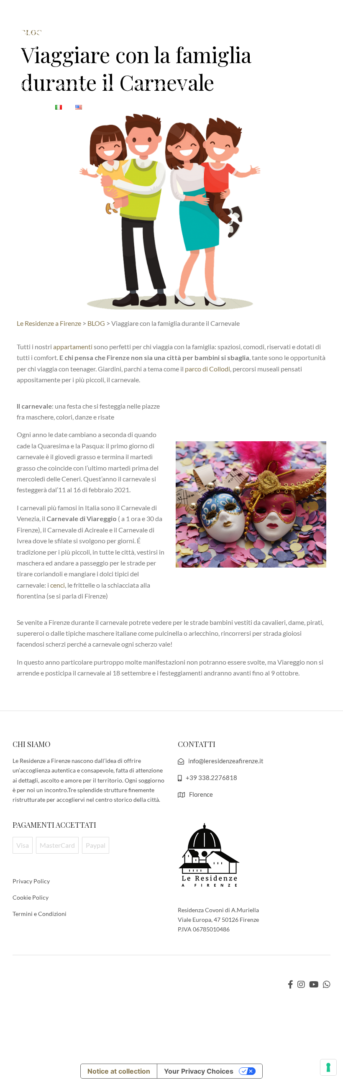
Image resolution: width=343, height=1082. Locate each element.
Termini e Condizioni (40, 913)
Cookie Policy (31, 897)
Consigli (31, 106)
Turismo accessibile (234, 85)
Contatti (285, 85)
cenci (57, 585)
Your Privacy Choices (198, 1071)
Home (27, 85)
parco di (207, 369)
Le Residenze (67, 85)
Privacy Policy (31, 881)
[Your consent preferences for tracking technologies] (328, 1067)
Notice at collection (118, 1071)
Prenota (109, 85)
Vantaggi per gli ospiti (164, 85)
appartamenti (72, 346)
